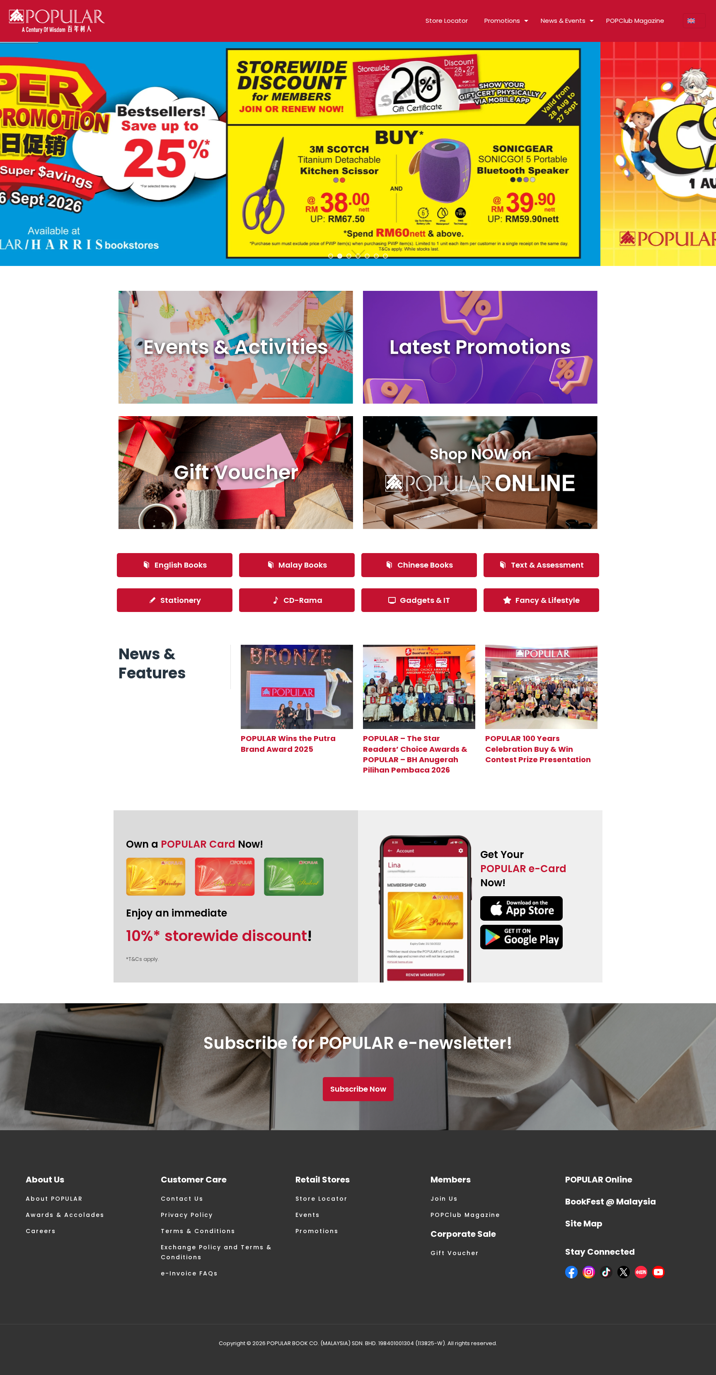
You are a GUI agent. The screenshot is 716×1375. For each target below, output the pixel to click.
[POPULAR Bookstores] (57, 20)
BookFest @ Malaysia (610, 1201)
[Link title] (297, 687)
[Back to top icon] (676, 1358)
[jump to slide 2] (339, 256)
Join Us (444, 1199)
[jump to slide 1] (330, 256)
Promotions (317, 1231)
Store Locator (321, 1199)
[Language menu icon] (694, 20)
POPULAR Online (598, 1179)
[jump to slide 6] (376, 256)
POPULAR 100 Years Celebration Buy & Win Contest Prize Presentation (538, 748)
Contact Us (182, 1199)
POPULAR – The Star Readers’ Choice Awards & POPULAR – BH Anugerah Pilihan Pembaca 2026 (415, 754)
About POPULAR (54, 1199)
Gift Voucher (455, 1253)
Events (307, 1215)
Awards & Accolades (65, 1215)
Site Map (583, 1223)
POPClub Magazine (465, 1215)
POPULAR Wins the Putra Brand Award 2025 (288, 743)
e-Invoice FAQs (189, 1273)
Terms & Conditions (198, 1231)
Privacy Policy (187, 1215)
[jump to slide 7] (385, 256)
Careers (41, 1231)
